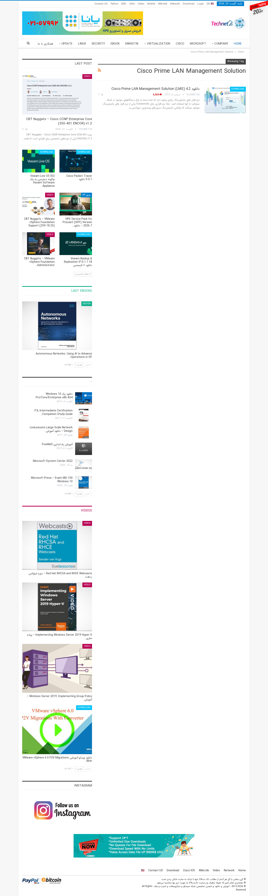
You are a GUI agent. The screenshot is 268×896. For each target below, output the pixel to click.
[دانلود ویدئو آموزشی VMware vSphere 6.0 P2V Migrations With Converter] (57, 729)
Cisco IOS (189, 870)
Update (67, 43)
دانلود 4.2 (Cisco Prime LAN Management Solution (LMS (155, 89)
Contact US (101, 4)
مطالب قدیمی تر (82, 274)
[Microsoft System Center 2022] (83, 465)
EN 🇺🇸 (210, 4)
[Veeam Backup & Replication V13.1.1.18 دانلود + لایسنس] (75, 243)
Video (141, 4)
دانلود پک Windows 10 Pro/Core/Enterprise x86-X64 (54, 396)
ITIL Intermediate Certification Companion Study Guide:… (53, 412)
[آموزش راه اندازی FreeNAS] (83, 449)
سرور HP (86, 195)
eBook (115, 43)
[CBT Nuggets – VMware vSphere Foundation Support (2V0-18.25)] (38, 204)
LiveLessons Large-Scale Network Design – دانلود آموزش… (51, 429)
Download (188, 4)
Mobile (151, 4)
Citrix (132, 4)
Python (114, 4)
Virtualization (158, 43)
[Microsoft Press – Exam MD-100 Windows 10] (83, 482)
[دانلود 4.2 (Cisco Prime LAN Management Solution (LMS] (225, 100)
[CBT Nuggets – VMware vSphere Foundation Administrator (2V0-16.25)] (38, 243)
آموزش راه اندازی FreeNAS (57, 444)
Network (175, 4)
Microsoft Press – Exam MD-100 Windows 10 (52, 480)
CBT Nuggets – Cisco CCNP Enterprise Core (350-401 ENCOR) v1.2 (59, 121)
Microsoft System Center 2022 (53, 461)
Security (98, 43)
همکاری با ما (45, 43)
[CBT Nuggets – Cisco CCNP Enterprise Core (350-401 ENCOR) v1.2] (57, 94)
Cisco (180, 43)
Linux (82, 43)
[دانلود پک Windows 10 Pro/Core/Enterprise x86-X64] (83, 398)
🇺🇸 (142, 870)
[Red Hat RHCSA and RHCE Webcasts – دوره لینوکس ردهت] (57, 545)
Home (238, 43)
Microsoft (198, 43)
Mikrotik (162, 4)
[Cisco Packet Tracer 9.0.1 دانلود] (75, 161)
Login (200, 4)
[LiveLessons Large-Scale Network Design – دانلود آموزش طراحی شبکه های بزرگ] (83, 432)
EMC (123, 4)
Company (221, 43)
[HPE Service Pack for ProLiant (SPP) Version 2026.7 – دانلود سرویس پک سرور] (75, 204)
